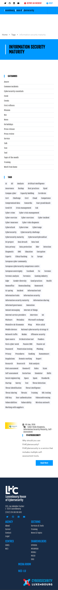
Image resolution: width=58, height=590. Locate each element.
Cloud (35, 198)
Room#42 (26, 368)
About (7, 525)
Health (49, 281)
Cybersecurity (10, 232)
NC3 (6, 548)
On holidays (8, 124)
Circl (26, 198)
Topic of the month (11, 157)
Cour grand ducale (43, 203)
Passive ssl (41, 344)
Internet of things (31, 310)
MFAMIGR (34, 548)
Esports (8, 256)
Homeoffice (9, 285)
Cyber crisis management (29, 212)
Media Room (24, 564)
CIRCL (7, 545)
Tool (5, 153)
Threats (24, 392)
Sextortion (26, 373)
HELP (50, 3)
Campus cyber (10, 193)
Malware (8, 320)
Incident (20, 290)
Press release (9, 129)
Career (8, 529)
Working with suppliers (14, 407)
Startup (8, 383)
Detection (47, 247)
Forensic (47, 271)
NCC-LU (22, 571)
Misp (30, 324)
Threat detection (39, 383)
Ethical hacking (21, 256)
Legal (7, 536)
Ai (6, 183)
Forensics (26, 276)
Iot (43, 315)
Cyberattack (10, 227)
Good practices (36, 281)
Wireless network (43, 402)
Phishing (40, 349)
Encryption (41, 251)
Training (7, 162)
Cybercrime (23, 227)
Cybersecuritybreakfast (37, 237)
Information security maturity (17, 300)
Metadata (20, 320)
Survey (18, 383)
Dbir (37, 247)
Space (26, 378)
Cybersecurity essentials (13, 91)
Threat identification (13, 388)
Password (9, 349)
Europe (40, 256)
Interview (34, 315)
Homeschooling (24, 285)
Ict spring (9, 290)
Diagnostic (9, 251)
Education (29, 251)
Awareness (9, 188)
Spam (35, 378)
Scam (45, 368)
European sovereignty (13, 271)
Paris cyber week (12, 344)
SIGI (32, 559)
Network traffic (11, 334)
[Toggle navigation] (51, 10)
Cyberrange (37, 227)
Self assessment (11, 373)
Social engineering (12, 378)
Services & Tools (37, 525)
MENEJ (33, 552)
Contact (8, 532)
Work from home (10, 167)
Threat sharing (11, 392)
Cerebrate (42, 193)
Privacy (8, 354)
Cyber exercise (11, 217)
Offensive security (38, 334)
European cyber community (16, 261)
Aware (6, 82)
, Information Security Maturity (35, 428)
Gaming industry (41, 276)
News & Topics (36, 532)
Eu (32, 256)
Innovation (30, 305)
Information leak (34, 290)
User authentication (23, 397)
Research (9, 363)
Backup (21, 188)
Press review (9, 134)
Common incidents (11, 86)
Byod (45, 188)
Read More (44, 463)
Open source (10, 339)
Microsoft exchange (36, 320)
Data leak (35, 242)
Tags (13, 35)
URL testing (46, 392)
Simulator (39, 373)
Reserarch (21, 363)
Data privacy (10, 247)
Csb (36, 208)
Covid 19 (8, 208)
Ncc (5, 115)
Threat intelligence (33, 388)
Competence (46, 198)
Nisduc (24, 334)
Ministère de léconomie (14, 324)
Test (5, 148)
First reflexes (9, 105)
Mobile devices (11, 329)
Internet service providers (15, 315)
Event (6, 96)
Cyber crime (10, 212)
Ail (12, 183)
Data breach (22, 242)
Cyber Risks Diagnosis (36, 427)
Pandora (41, 339)
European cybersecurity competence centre (22, 266)
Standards (45, 378)
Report (38, 358)
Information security (32, 295)
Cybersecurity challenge (30, 232)
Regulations (10, 358)
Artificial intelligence (36, 183)
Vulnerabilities (11, 402)
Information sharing (41, 300)
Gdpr (7, 281)
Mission (7, 110)
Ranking (31, 354)
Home (5, 35)
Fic (39, 271)
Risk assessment (11, 368)
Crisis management (23, 208)
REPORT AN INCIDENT (34, 3)
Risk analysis (34, 363)
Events (6, 101)
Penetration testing (24, 349)
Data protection (25, 247)
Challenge (17, 198)
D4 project (9, 242)
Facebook (30, 271)
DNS (19, 251)
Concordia (28, 203)
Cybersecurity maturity (14, 237)
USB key (8, 397)
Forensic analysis (12, 276)
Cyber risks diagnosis (30, 222)
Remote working (25, 358)
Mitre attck (40, 324)
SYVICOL (34, 545)
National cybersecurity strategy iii (34, 329)
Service (7, 138)
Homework (39, 285)
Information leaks (12, 295)
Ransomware (44, 354)
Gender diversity (19, 281)
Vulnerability (26, 402)
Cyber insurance (11, 222)
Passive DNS (27, 344)
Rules (36, 368)
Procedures (19, 354)
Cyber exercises (27, 217)
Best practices (33, 188)
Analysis (20, 183)
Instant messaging (12, 310)
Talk (5, 143)
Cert (7, 198)
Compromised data (12, 203)
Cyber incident (43, 217)
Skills (49, 373)
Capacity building (27, 193)
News (6, 120)
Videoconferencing (43, 397)
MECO (33, 555)
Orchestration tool (26, 339)
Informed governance (13, 305)
